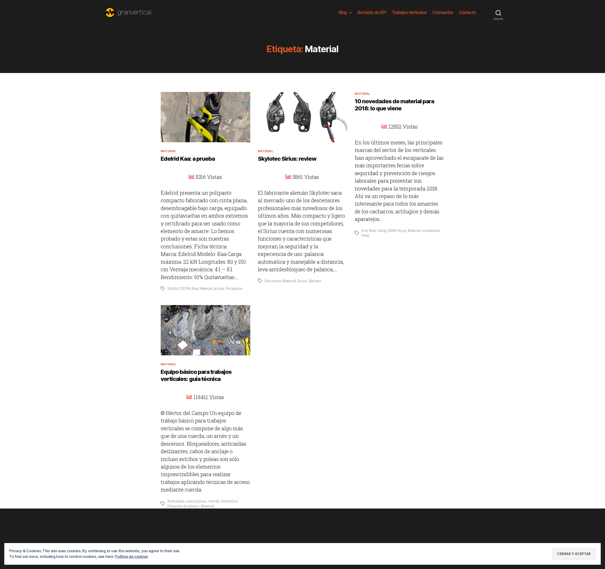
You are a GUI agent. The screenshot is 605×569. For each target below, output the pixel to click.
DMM (392, 230)
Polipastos (234, 288)
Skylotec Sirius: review (287, 158)
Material (168, 151)
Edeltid (172, 288)
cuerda (213, 501)
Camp (381, 230)
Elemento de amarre (183, 506)
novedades (431, 230)
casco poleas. (196, 501)
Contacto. (468, 12)
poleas (219, 288)
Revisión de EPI (372, 12)
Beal (372, 230)
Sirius (302, 281)
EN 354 (185, 288)
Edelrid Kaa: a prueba (188, 158)
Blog (343, 12)
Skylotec (314, 281)
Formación (443, 12)
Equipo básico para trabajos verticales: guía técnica (196, 375)
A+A (364, 230)
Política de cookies (131, 556)
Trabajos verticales (409, 12)
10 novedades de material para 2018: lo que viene (394, 105)
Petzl (365, 235)
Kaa (195, 288)
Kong (402, 230)
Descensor (272, 281)
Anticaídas (176, 501)
